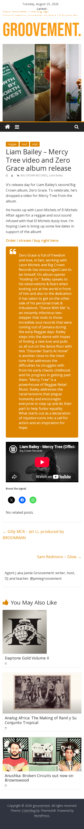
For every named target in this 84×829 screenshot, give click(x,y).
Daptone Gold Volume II (27, 658)
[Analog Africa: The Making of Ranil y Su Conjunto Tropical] (42, 675)
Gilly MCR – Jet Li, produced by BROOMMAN (33, 534)
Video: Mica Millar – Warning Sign (25, 14)
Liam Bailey (56, 175)
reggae (12, 144)
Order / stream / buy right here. (32, 240)
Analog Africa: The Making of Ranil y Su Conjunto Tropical (41, 720)
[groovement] (7, 126)
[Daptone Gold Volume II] (25, 612)
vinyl (34, 144)
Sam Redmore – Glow (59, 556)
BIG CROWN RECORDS (34, 175)
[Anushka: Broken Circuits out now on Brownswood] (42, 739)
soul (24, 144)
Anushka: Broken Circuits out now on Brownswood (39, 778)
